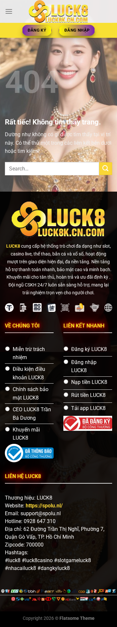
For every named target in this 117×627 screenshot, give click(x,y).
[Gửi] (105, 168)
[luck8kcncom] (59, 11)
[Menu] (9, 11)
